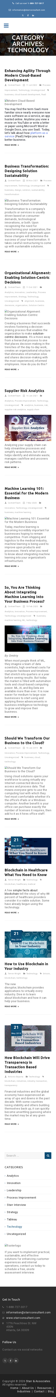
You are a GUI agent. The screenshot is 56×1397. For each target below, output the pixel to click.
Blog (51, 1391)
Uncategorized (38, 90)
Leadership (31, 292)
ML (23, 620)
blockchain (10, 884)
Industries (23, 1391)
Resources (44, 1388)
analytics (29, 405)
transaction (41, 1081)
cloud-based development (27, 94)
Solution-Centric (36, 305)
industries (21, 1081)
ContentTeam (14, 85)
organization (21, 305)
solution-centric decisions (24, 335)
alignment (29, 301)
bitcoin (46, 973)
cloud (37, 757)
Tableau (12, 1219)
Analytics (9, 292)
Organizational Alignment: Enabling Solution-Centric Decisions (28, 277)
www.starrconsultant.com (23, 1317)
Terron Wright (14, 880)
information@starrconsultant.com (28, 1312)
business (9, 94)
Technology (24, 90)
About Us (28, 1388)
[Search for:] (28, 1155)
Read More (11, 145)
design (18, 190)
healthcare (21, 884)
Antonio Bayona (15, 1076)
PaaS (43, 94)
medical (31, 884)
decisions (9, 305)
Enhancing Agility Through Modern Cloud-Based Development (27, 75)
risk (46, 405)
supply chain (33, 409)
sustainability (37, 190)
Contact (39, 1391)
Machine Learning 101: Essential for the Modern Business (26, 493)
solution (26, 190)
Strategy (22, 296)
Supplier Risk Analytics (24, 391)
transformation (12, 194)
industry (31, 1081)
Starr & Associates (28, 25)
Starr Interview (16, 1204)
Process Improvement (25, 401)
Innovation (20, 292)
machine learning (23, 512)
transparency (11, 1085)
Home (14, 1388)
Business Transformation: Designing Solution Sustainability (27, 170)
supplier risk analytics (15, 409)
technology (31, 620)
